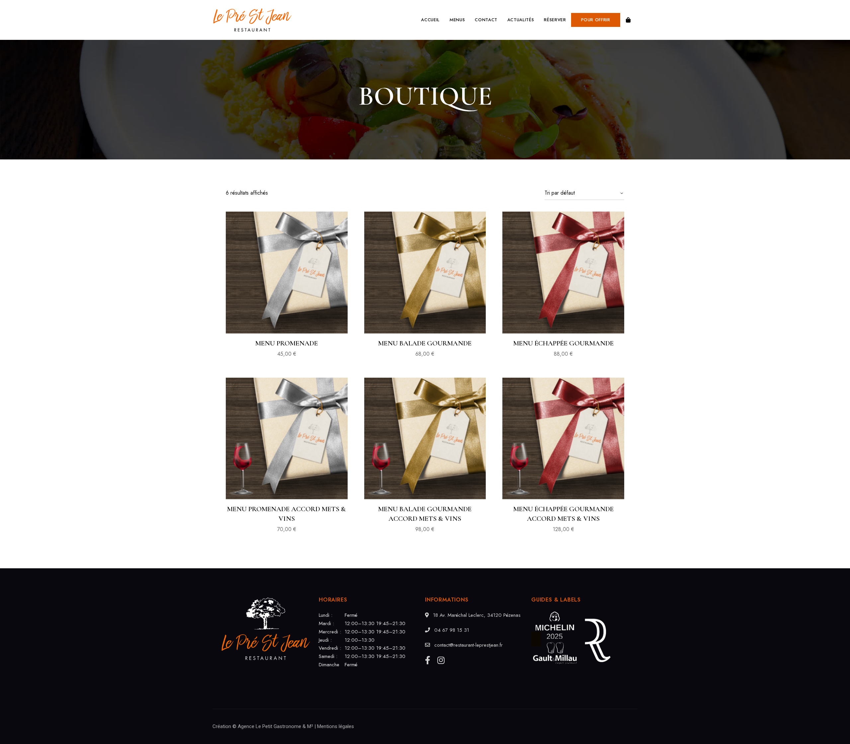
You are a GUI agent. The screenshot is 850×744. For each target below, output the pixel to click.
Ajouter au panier (286, 318)
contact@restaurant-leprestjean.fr (468, 645)
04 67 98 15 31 (451, 630)
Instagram (441, 660)
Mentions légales (335, 726)
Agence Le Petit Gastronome (269, 726)
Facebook (427, 660)
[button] (595, 20)
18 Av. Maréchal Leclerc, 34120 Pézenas (476, 615)
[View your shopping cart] (628, 20)
